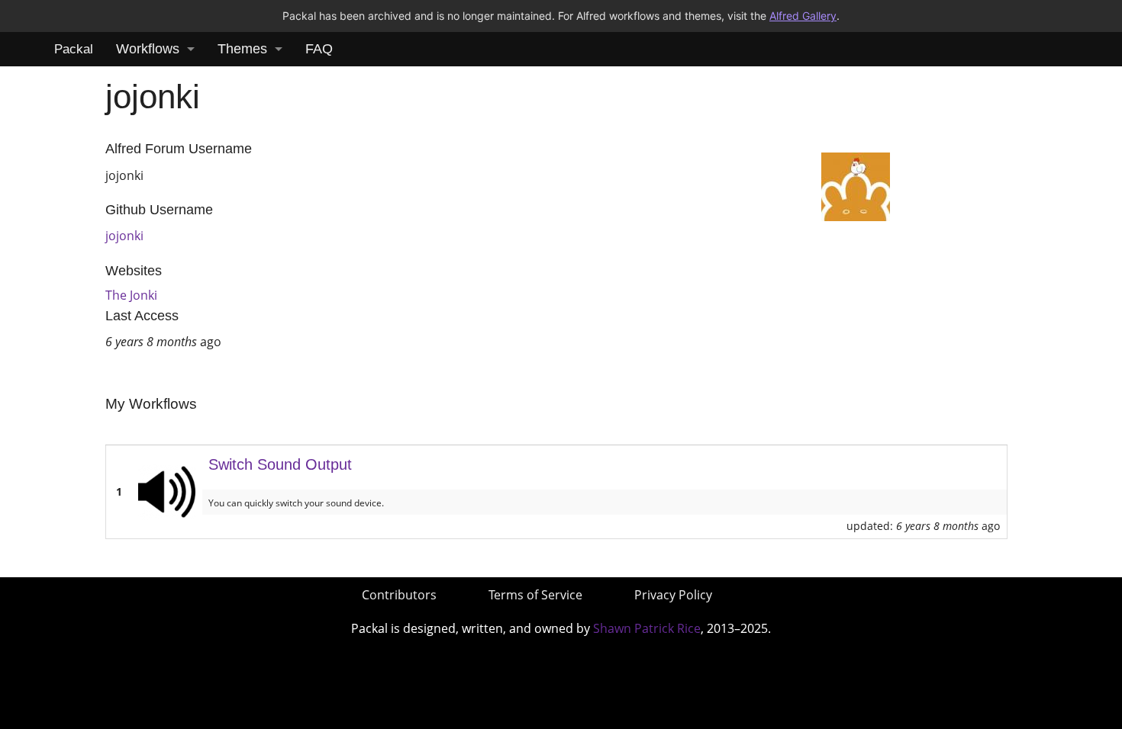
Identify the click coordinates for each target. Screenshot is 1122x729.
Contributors (399, 594)
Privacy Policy (673, 594)
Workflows (147, 48)
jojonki (124, 235)
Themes (242, 48)
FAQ (319, 48)
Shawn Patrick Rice (647, 628)
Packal (73, 49)
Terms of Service (535, 594)
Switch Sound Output (280, 464)
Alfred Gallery (803, 15)
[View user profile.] (855, 185)
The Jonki (131, 295)
